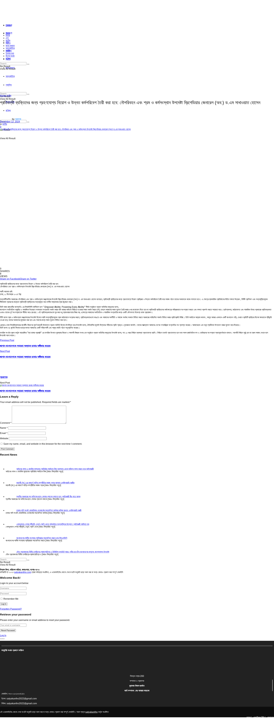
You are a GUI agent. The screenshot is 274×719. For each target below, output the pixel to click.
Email (3, 433)
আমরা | (249, 717)
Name (4, 428)
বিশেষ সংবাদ (10, 56)
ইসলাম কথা (10, 53)
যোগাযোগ (270, 717)
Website (4, 438)
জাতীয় (8, 40)
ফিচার (8, 35)
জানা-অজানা (10, 45)
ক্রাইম (8, 43)
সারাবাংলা (9, 25)
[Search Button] (28, 122)
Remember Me (10, 599)
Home (3, 95)
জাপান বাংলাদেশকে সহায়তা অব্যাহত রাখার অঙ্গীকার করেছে (25, 390)
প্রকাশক (18, 119)
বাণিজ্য (8, 58)
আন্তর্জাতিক (10, 48)
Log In (3, 635)
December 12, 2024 (10, 121)
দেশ (7, 38)
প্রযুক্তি (9, 51)
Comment (5, 423)
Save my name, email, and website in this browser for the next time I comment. (42, 444)
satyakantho (91, 712)
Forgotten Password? (11, 609)
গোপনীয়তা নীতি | (259, 717)
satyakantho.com (22, 572)
